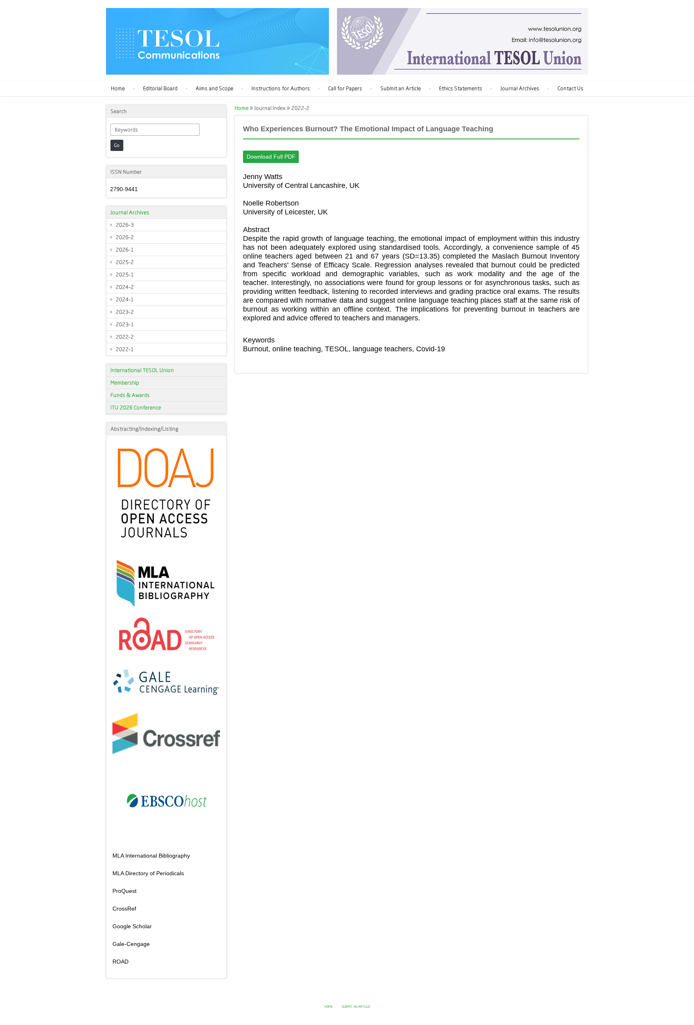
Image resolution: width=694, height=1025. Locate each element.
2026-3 (124, 225)
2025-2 (124, 262)
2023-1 (124, 324)
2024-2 (124, 287)
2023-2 (124, 312)
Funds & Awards (130, 395)
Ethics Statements (460, 88)
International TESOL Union (142, 370)
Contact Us (570, 88)
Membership (124, 382)
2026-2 (124, 237)
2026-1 (124, 250)
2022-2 (124, 337)
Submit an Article (400, 88)
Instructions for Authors (280, 88)
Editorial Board (160, 88)
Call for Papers (345, 88)
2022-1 (124, 349)
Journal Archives (519, 88)
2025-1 (124, 274)
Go (117, 145)
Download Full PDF (271, 156)
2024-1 (124, 299)
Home (118, 88)
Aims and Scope (214, 88)
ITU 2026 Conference (135, 407)
